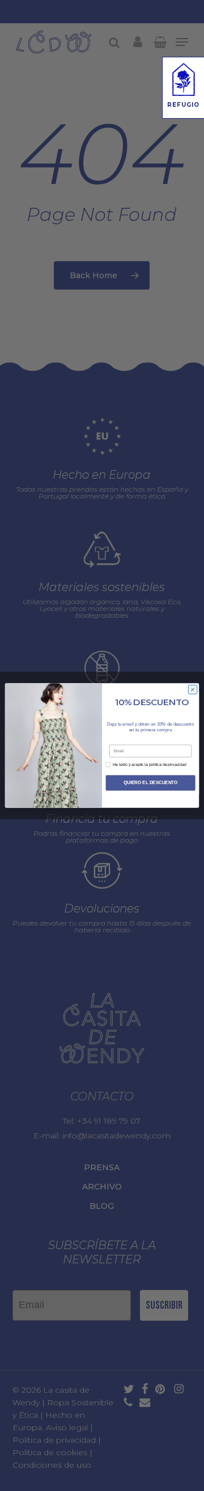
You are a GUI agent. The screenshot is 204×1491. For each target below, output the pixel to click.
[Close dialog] (192, 689)
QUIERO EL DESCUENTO (150, 782)
